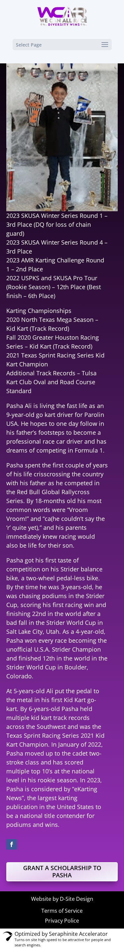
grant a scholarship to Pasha (62, 871)
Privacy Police (62, 920)
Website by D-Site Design (62, 898)
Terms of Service (62, 910)
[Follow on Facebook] (11, 844)
